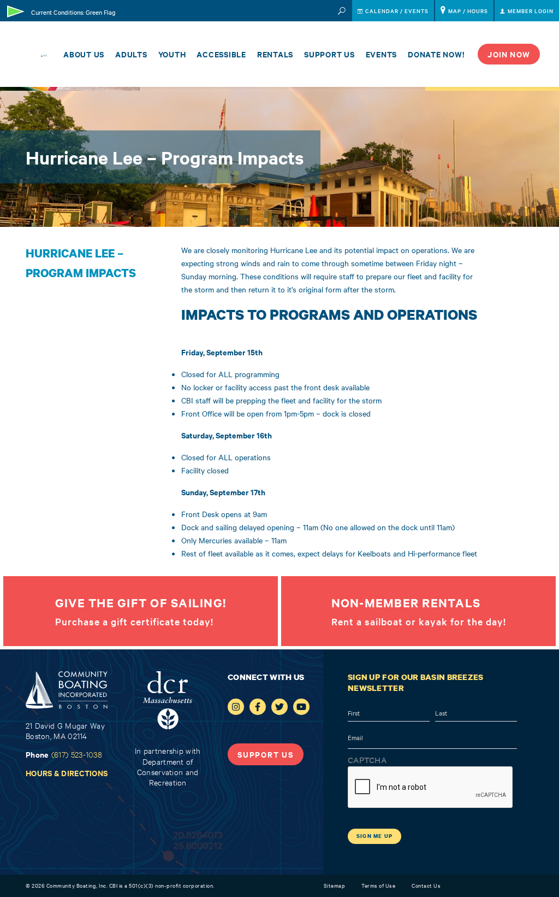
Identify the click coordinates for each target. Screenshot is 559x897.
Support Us (329, 54)
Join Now (508, 54)
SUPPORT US (265, 754)
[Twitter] (279, 707)
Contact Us (426, 885)
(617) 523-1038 (76, 754)
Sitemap (335, 885)
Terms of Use (378, 885)
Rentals (275, 54)
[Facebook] (257, 707)
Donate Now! (436, 54)
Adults (131, 54)
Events (381, 54)
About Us (83, 54)
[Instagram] (236, 707)
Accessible (221, 54)
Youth (172, 54)
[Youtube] (301, 707)
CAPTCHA (367, 759)
